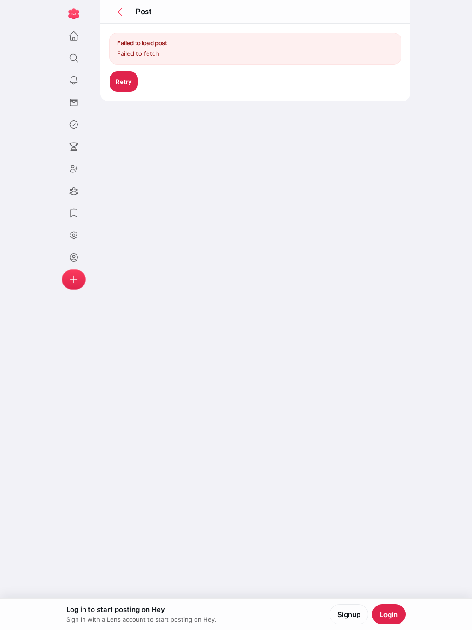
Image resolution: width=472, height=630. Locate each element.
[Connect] (74, 169)
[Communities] (74, 191)
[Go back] (120, 12)
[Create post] (74, 279)
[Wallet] (74, 102)
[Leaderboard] (74, 147)
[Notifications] (74, 80)
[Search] (74, 58)
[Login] (74, 257)
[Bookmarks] (74, 213)
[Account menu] (74, 235)
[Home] (74, 36)
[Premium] (74, 124)
